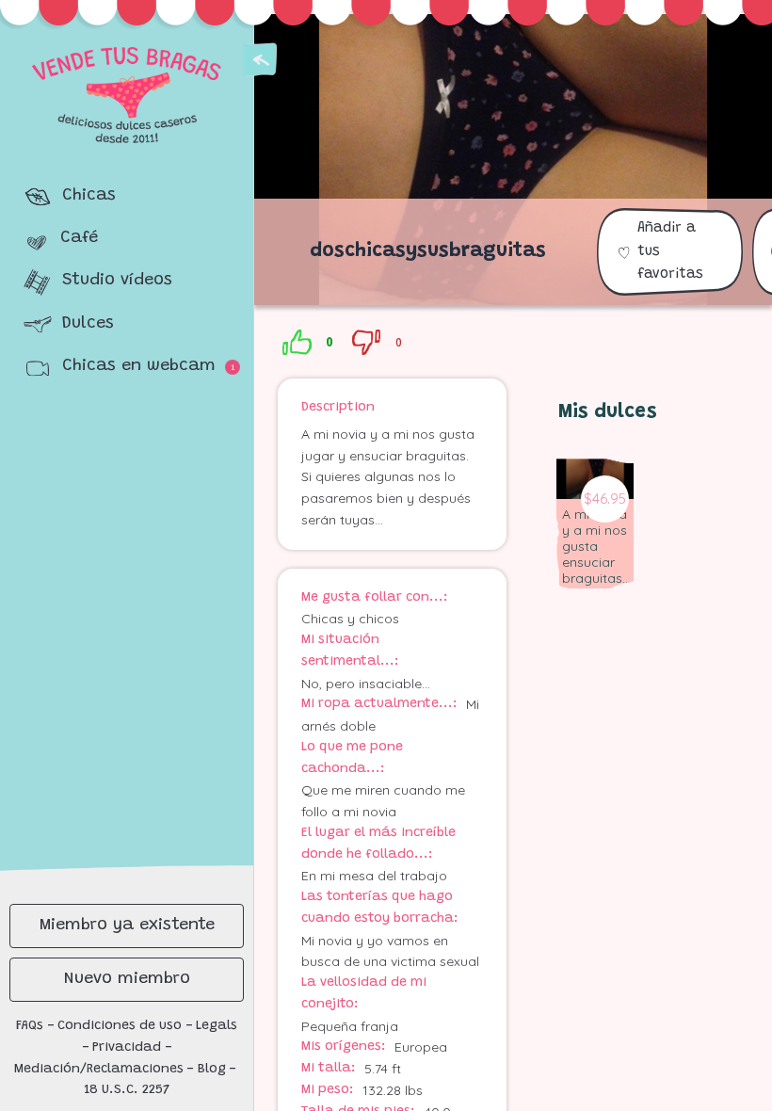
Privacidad (126, 1048)
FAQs (29, 1026)
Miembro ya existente (127, 925)
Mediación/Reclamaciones (99, 1069)
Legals (216, 1026)
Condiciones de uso (119, 1026)
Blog (212, 1069)
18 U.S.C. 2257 (127, 1090)
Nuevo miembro (127, 979)
